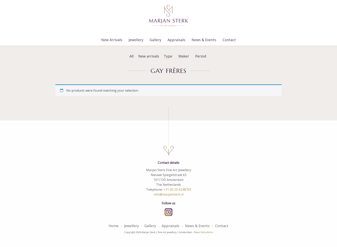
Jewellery (136, 39)
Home (114, 226)
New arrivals (148, 56)
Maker (183, 56)
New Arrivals (111, 39)
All (131, 56)
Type (168, 56)
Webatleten (206, 232)
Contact (229, 39)
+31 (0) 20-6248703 (177, 189)
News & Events (204, 39)
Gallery (155, 39)
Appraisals (176, 39)
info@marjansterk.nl (169, 194)
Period (200, 56)
